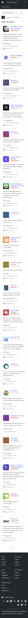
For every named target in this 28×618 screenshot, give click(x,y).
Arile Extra (14, 80)
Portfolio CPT (15, 213)
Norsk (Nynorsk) (9, 597)
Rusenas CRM (15, 337)
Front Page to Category (14, 439)
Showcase (18, 557)
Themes (17, 559)
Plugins (17, 562)
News (3, 559)
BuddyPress (5, 590)
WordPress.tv (5, 577)
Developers (4, 575)
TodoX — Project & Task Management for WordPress (17, 466)
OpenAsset (14, 364)
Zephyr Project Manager (15, 158)
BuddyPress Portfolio (17, 416)
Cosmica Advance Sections (16, 263)
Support (3, 572)
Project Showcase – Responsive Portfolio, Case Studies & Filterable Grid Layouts (18, 185)
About (3, 557)
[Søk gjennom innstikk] (21, 12)
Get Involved (18, 570)
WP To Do (14, 285)
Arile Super (14, 132)
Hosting (3, 562)
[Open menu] (25, 2)
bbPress (4, 588)
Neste (17, 548)
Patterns (17, 565)
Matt (3, 585)
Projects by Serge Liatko (15, 519)
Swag (17, 577)
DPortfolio (14, 494)
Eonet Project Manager (15, 311)
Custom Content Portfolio (16, 238)
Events (17, 572)
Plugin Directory (5, 6)
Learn (3, 570)
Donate (17, 575)
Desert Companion (17, 55)
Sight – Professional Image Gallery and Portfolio (17, 106)
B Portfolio (14, 391)
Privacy (3, 565)
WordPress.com (6, 582)
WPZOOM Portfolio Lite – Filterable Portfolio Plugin (17, 27)
